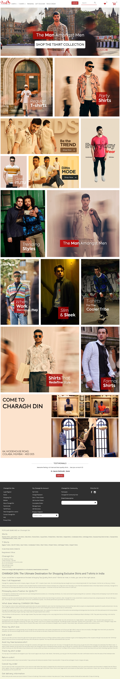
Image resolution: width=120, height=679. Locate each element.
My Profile (35, 492)
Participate (64, 492)
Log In (75, 3)
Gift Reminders (36, 509)
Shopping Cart (7, 497)
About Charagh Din (8, 503)
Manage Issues (36, 506)
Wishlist (5, 500)
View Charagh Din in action (10, 512)
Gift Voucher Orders (38, 500)
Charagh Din (8, 556)
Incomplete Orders (37, 503)
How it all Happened (11, 580)
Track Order (51, 4)
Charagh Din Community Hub (69, 495)
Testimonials (6, 506)
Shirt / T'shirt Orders (38, 497)
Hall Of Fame (6, 509)
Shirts (13, 4)
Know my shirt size (10, 627)
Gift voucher (40, 4)
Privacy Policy (7, 520)
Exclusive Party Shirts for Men (101, 537)
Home (5, 495)
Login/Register (7, 492)
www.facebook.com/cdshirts (41, 569)
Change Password (37, 495)
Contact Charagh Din (9, 514)
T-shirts (22, 4)
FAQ (4, 517)
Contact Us (17, 549)
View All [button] (60, 475)
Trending (30, 4)
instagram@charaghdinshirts (16, 569)
